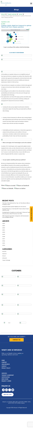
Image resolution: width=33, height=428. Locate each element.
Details (20, 354)
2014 (3, 245)
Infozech (4, 258)
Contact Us (16, 340)
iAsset (4, 255)
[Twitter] (9, 390)
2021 (3, 230)
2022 (3, 227)
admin (3, 23)
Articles (4, 251)
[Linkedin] (12, 390)
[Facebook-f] (3, 390)
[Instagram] (6, 390)
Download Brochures (31, 214)
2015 (3, 243)
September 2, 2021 (5, 22)
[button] (31, 3)
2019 (3, 234)
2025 (3, 223)
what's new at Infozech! (12, 350)
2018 (3, 236)
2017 (3, 238)
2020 (3, 232)
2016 (3, 241)
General (4, 253)
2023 (3, 225)
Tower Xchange (6, 260)
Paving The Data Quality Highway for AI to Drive (14, 206)
